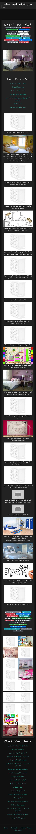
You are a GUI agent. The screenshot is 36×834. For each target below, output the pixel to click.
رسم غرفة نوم (27, 612)
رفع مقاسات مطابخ (12, 616)
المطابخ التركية (18, 749)
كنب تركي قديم (12, 31)
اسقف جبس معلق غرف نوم (18, 94)
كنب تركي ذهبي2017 (23, 33)
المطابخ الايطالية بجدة (18, 780)
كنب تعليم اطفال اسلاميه (13, 38)
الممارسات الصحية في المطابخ (18, 756)
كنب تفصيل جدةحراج (12, 29)
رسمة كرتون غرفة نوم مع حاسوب (21, 618)
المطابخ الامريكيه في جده (18, 760)
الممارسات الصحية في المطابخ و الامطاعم (18, 765)
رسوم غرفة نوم (10, 614)
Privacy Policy (26, 828)
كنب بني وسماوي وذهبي (11, 40)
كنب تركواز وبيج (13, 42)
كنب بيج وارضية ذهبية (13, 36)
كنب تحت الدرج (24, 42)
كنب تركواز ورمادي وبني (13, 27)
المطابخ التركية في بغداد (18, 794)
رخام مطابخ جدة (24, 616)
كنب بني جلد (26, 27)
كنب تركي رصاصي (23, 31)
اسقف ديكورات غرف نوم (18, 107)
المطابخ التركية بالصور (18, 753)
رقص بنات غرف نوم (26, 628)
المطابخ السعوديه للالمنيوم (18, 801)
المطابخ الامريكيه (18, 776)
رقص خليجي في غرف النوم (11, 628)
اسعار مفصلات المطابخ (18, 83)
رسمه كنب (7, 618)
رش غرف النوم (10, 620)
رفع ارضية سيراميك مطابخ (13, 612)
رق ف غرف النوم (18, 630)
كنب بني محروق (25, 36)
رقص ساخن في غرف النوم (18, 626)
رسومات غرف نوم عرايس (23, 614)
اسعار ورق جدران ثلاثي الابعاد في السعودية (18, 99)
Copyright (18, 830)
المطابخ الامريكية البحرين (18, 746)
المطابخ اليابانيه (18, 791)
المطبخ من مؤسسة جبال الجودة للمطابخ (18, 810)
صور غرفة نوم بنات (18, 4)
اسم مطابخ (18, 103)
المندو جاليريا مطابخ (18, 783)
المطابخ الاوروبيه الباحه (18, 773)
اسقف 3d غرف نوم (18, 87)
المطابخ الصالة (18, 798)
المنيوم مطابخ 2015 (18, 805)
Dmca (5, 828)
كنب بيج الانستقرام (26, 40)
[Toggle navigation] (4, 6)
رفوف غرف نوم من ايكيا (18, 622)
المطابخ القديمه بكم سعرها (18, 769)
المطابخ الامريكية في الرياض (18, 814)
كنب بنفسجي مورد (25, 29)
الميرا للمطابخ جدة (18, 818)
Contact (14, 828)
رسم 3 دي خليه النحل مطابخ (18, 624)
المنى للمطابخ (18, 787)
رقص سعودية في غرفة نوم (22, 620)
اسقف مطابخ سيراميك (18, 91)
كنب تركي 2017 (11, 33)
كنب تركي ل (26, 38)
